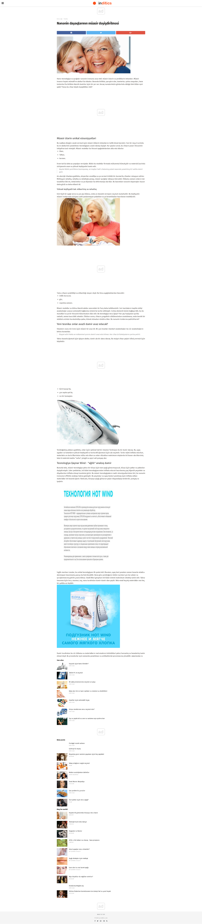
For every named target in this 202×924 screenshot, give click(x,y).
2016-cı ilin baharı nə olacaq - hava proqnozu (84, 840)
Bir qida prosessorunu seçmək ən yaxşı (82, 682)
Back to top (101, 914)
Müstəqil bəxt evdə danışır (78, 822)
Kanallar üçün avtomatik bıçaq (79, 700)
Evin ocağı (59, 19)
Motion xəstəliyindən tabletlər (79, 772)
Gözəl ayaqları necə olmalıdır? (79, 849)
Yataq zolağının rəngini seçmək (79, 763)
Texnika (66, 19)
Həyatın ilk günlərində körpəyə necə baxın (83, 813)
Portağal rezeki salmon (77, 743)
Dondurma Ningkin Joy (76, 886)
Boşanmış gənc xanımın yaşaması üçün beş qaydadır (86, 754)
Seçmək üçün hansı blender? (79, 664)
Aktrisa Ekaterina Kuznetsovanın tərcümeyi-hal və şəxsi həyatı (90, 891)
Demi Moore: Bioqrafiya (76, 782)
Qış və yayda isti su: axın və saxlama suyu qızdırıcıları (87, 718)
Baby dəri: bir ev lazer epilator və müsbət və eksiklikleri (88, 691)
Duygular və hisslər (75, 831)
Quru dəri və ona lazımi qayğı (78, 867)
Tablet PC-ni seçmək (76, 673)
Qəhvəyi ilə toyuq (75, 749)
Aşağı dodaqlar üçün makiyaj (78, 858)
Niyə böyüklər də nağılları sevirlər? (81, 877)
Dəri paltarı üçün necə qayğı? (79, 800)
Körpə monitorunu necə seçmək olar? (82, 709)
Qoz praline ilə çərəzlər (77, 791)
